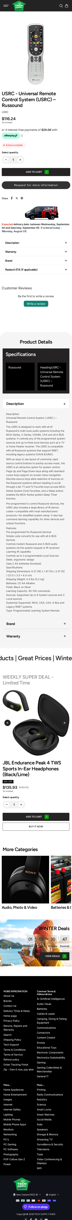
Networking (10, 1134)
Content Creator (46, 1037)
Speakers (42, 1129)
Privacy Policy (11, 1020)
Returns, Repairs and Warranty (15, 1027)
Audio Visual (44, 1003)
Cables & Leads (46, 1013)
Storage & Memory (47, 1134)
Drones (41, 1042)
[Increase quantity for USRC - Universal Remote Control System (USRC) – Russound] (20, 159)
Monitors (8, 1129)
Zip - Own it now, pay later (18, 1069)
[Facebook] (12, 198)
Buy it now (36, 826)
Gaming (41, 1062)
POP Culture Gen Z (14, 1159)
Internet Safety (12, 1109)
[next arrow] (64, 723)
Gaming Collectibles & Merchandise (49, 1069)
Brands (7, 1000)
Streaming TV (45, 1139)
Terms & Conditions (14, 1049)
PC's (6, 1139)
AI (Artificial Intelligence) (51, 998)
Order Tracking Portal (15, 1064)
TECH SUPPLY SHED (44, 1214)
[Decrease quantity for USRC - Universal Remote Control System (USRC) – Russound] (5, 159)
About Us (8, 995)
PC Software (10, 1149)
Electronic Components (50, 1052)
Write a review (36, 303)
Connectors (43, 1032)
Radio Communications (50, 1094)
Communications (46, 1027)
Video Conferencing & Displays (49, 1161)
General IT (43, 1076)
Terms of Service (13, 1054)
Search (7, 1034)
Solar (40, 1124)
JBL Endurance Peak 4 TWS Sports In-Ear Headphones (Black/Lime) (32, 768)
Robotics (42, 1099)
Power (7, 1164)
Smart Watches (45, 1114)
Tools (40, 1154)
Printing (41, 1089)
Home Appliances (13, 1089)
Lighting (8, 1114)
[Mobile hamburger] (6, 6)
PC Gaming (9, 1144)
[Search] (61, 6)
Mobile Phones (11, 1119)
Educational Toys (46, 1047)
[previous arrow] (7, 723)
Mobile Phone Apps (14, 1124)
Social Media (44, 1119)
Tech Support (11, 1044)
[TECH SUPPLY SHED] (19, 6)
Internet (7, 1104)
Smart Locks (44, 1109)
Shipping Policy (12, 1039)
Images (7, 1099)
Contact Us (9, 1005)
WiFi (39, 1168)
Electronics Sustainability (51, 1057)
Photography (10, 1154)
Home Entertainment (15, 1094)
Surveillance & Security (50, 1144)
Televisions (43, 1149)
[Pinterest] (22, 198)
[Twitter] (17, 198)
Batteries (42, 1008)
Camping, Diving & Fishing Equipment (52, 1020)
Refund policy (11, 1059)
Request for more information (36, 185)
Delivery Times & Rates (16, 1010)
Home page (10, 1015)
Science (41, 1104)
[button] (66, 6)
